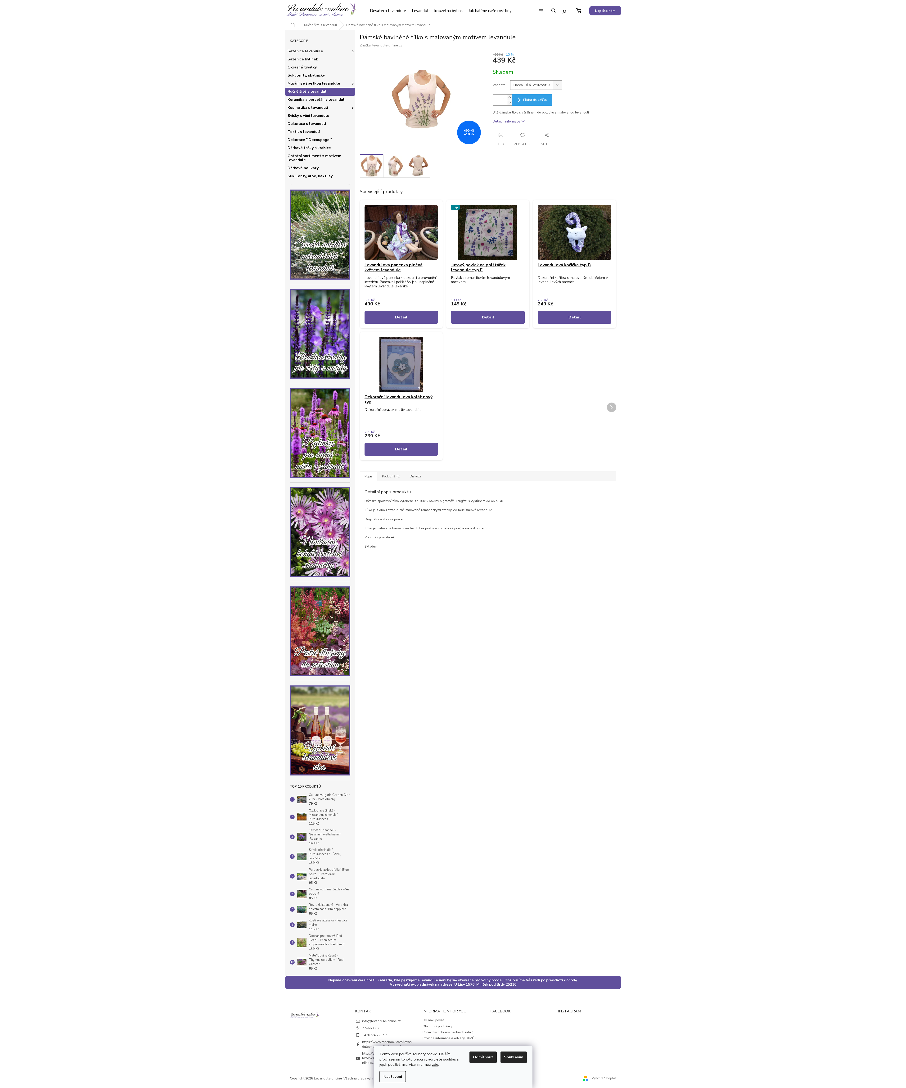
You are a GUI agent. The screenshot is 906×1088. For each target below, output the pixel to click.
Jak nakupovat (433, 1020)
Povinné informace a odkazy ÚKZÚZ (450, 1038)
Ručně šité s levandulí (307, 91)
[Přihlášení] (564, 12)
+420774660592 (374, 1035)
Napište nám (605, 11)
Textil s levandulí (304, 131)
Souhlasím (513, 1057)
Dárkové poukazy (303, 168)
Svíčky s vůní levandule (308, 115)
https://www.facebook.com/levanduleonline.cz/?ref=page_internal (387, 1044)
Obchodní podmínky (437, 1026)
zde (435, 1064)
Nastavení (392, 1076)
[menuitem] (388, 11)
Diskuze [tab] (416, 476)
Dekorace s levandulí (307, 123)
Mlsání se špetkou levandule (314, 83)
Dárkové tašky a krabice (309, 147)
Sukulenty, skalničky (306, 75)
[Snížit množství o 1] (509, 102)
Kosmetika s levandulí (308, 107)
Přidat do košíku (535, 100)
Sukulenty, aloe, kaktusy (310, 176)
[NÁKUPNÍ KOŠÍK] (579, 11)
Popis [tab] (369, 476)
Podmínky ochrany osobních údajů (448, 1032)
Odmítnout (483, 1057)
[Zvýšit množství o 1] (509, 97)
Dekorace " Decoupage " (310, 139)
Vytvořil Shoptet (604, 1078)
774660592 (370, 1028)
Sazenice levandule (305, 51)
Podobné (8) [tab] (391, 476)
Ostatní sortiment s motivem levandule (314, 158)
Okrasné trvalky (302, 67)
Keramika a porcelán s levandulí (316, 99)
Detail (401, 317)
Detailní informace (506, 121)
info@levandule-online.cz (381, 1021)
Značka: (381, 45)
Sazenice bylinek (303, 59)
